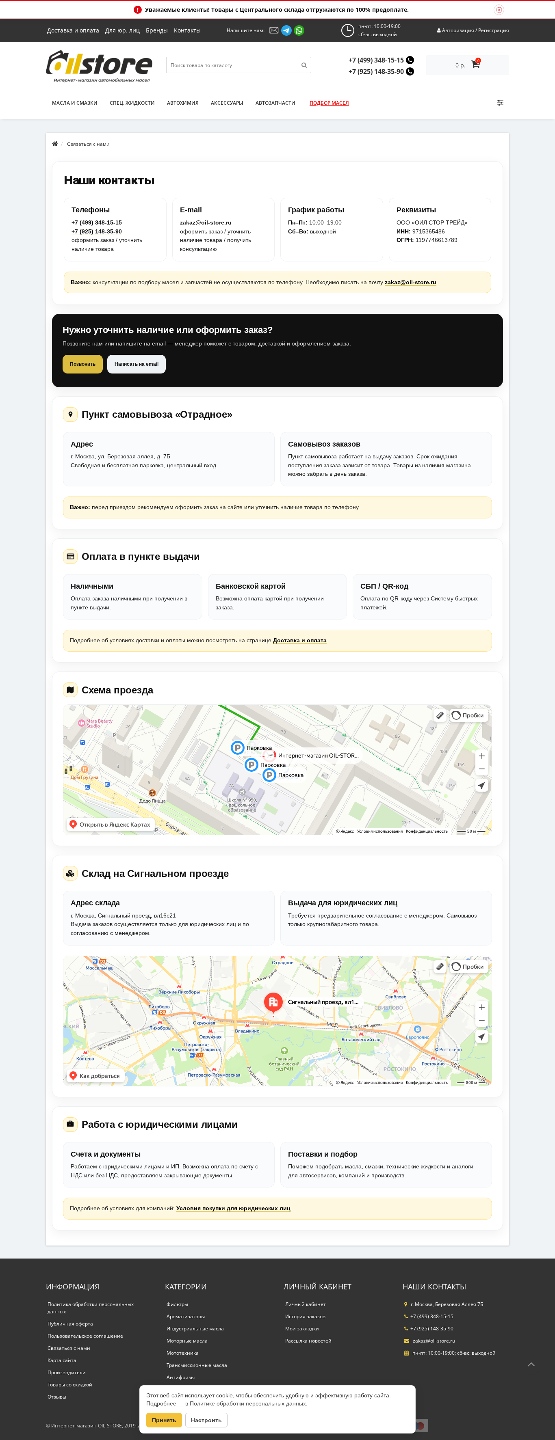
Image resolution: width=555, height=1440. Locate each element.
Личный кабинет (305, 1304)
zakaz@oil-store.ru (206, 222)
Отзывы (57, 1396)
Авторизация (458, 30)
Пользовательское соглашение (85, 1335)
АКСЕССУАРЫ (227, 102)
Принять (164, 1420)
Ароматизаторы (186, 1316)
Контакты (187, 30)
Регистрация (493, 30)
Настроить (206, 1420)
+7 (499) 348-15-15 (376, 60)
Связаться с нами (69, 1348)
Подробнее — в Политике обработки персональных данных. (227, 1403)
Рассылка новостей (308, 1340)
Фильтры (177, 1304)
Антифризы (181, 1377)
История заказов (305, 1316)
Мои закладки (302, 1328)
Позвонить (82, 364)
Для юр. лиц (122, 30)
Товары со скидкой (70, 1384)
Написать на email (136, 364)
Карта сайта (62, 1360)
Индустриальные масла (195, 1328)
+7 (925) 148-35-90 (376, 71)
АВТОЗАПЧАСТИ (275, 102)
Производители (67, 1372)
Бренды (157, 30)
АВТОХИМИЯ (183, 102)
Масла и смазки (75, 102)
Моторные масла (187, 1340)
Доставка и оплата (73, 30)
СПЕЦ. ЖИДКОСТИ (132, 102)
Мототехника (183, 1352)
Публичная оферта (70, 1323)
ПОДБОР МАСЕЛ (329, 102)
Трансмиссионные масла (197, 1365)
